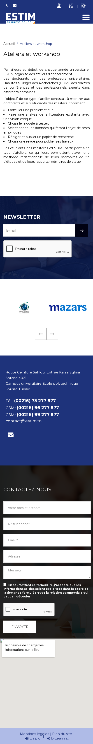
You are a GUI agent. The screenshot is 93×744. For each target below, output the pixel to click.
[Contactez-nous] (11, 434)
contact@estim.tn (14, 5)
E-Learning (60, 738)
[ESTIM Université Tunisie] (20, 18)
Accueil (9, 44)
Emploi (35, 738)
